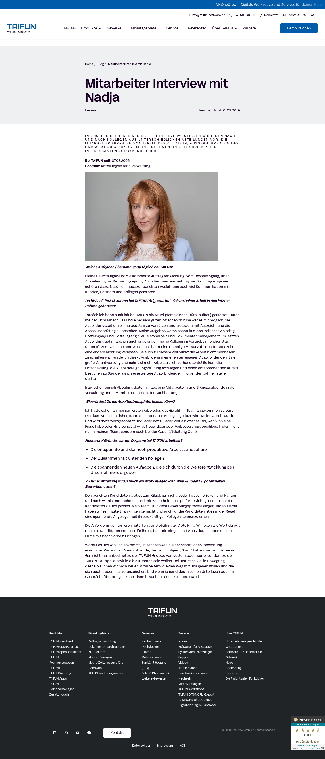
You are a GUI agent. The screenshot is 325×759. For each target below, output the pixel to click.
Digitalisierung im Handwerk (197, 705)
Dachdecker (150, 647)
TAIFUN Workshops (191, 689)
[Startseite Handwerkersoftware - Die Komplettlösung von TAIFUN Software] (21, 28)
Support (184, 657)
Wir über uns (234, 647)
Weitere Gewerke (154, 679)
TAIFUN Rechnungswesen (61, 660)
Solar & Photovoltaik (156, 673)
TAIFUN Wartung (60, 673)
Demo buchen (299, 28)
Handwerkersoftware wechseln (193, 676)
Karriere (249, 28)
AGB (183, 746)
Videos (183, 663)
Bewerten (232, 673)
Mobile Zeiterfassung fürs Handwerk (105, 665)
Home (89, 64)
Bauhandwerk (151, 642)
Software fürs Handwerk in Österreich (244, 654)
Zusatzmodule (59, 695)
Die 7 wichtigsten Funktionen (245, 679)
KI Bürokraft (96, 652)
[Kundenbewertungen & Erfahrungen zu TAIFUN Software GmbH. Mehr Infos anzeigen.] (308, 733)
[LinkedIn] (54, 732)
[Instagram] (66, 732)
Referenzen (197, 28)
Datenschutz (141, 746)
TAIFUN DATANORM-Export (196, 695)
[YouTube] (77, 732)
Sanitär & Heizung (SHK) (154, 665)
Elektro (146, 652)
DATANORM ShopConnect (196, 700)
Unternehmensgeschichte (244, 642)
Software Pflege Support (195, 647)
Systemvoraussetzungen (195, 652)
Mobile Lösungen (100, 657)
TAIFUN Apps (58, 679)
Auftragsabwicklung (102, 642)
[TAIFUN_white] (162, 612)
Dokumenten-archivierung (106, 647)
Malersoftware (152, 657)
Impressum (165, 746)
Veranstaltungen (189, 684)
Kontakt (117, 732)
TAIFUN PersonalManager (61, 686)
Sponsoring (233, 668)
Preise (182, 642)
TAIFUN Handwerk (61, 642)
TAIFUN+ (69, 28)
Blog (101, 64)
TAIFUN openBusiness (64, 647)
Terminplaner (187, 668)
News (229, 663)
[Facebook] (89, 732)
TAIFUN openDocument (65, 652)
